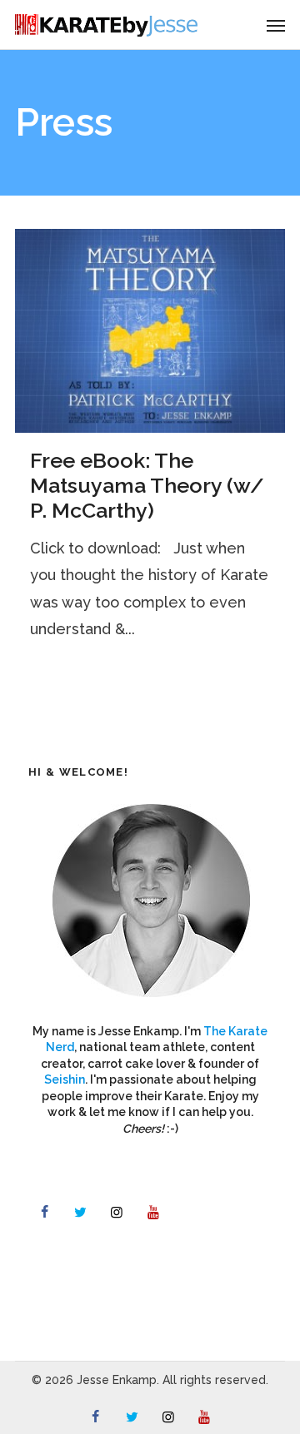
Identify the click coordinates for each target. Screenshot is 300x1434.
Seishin (64, 1079)
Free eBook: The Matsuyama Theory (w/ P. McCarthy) (147, 485)
